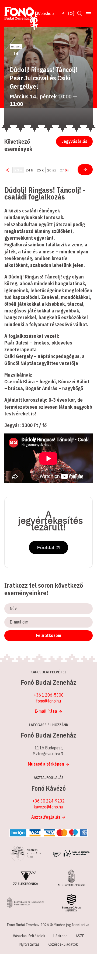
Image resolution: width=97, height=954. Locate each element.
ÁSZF (80, 936)
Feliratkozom (48, 635)
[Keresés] (79, 13)
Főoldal (45, 547)
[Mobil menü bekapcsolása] (88, 13)
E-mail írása (46, 711)
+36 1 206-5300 (49, 695)
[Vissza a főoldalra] (21, 20)
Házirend (60, 936)
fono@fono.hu (48, 701)
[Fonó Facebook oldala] (62, 13)
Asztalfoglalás (45, 817)
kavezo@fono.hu (48, 807)
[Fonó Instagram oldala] (71, 13)
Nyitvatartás (29, 944)
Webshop (45, 13)
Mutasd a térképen (46, 764)
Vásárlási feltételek (29, 936)
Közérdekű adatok (63, 944)
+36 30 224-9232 (48, 801)
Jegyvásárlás (74, 141)
